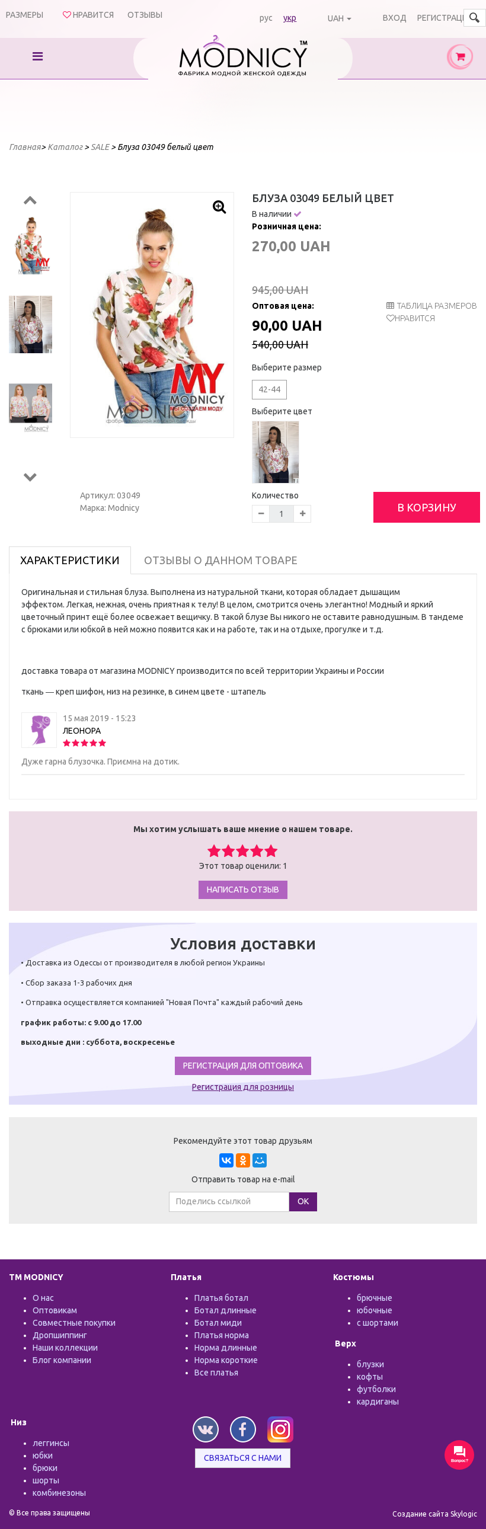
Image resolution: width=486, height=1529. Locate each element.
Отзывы (144, 15)
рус (266, 18)
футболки (376, 1389)
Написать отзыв (243, 889)
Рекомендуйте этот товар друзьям (243, 1141)
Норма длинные (225, 1347)
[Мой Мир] (259, 1160)
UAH (336, 18)
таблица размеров (437, 306)
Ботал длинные (225, 1310)
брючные (374, 1298)
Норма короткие (226, 1360)
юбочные (374, 1310)
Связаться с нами (243, 1458)
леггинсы (51, 1443)
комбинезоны (59, 1493)
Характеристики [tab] (70, 560)
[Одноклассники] (243, 1160)
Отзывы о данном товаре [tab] (221, 560)
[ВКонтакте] (226, 1160)
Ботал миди (218, 1323)
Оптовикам (55, 1310)
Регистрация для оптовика (243, 1065)
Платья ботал (221, 1298)
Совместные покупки (74, 1323)
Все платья (216, 1372)
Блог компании (62, 1360)
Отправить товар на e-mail (243, 1179)
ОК (303, 1201)
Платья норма (221, 1335)
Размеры (24, 15)
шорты (46, 1480)
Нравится (415, 318)
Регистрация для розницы (243, 1087)
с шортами (377, 1323)
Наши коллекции (65, 1347)
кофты (370, 1376)
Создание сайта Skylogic (434, 1514)
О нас (43, 1298)
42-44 (269, 389)
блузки (370, 1364)
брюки (45, 1468)
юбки (43, 1455)
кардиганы (378, 1401)
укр (289, 18)
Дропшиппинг (60, 1335)
